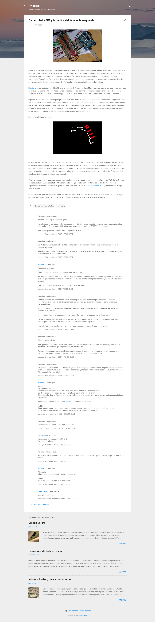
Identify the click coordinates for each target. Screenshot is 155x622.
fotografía (61, 206)
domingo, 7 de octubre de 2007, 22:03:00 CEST (56, 414)
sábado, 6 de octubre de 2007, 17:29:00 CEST (56, 329)
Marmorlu (42, 435)
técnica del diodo (98, 186)
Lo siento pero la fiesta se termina (45, 551)
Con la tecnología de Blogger (79, 611)
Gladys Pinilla (43, 491)
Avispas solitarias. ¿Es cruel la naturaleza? (49, 579)
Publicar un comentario (40, 504)
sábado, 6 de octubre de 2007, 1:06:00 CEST (55, 257)
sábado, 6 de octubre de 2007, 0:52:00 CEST (55, 234)
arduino (33, 88)
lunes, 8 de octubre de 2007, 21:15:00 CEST (55, 484)
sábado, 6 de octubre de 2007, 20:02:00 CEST (56, 376)
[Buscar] (129, 6)
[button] (125, 21)
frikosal (34, 6)
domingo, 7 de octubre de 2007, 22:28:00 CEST (56, 428)
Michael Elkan (83, 615)
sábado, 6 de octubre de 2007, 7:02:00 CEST (55, 289)
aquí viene (70, 402)
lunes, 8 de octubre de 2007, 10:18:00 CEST (55, 445)
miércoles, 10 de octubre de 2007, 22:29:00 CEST (57, 499)
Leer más (122, 544)
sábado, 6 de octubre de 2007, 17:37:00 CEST (56, 357)
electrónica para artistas (44, 206)
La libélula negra (36, 523)
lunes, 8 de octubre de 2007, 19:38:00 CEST (55, 461)
